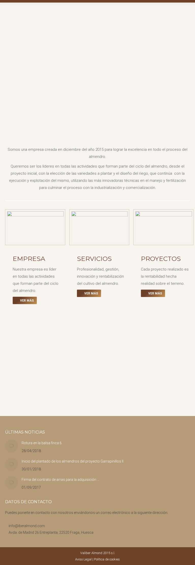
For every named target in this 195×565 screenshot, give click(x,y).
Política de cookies (107, 559)
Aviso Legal (83, 559)
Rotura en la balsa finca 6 (42, 443)
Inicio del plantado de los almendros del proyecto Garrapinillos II (72, 461)
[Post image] (11, 446)
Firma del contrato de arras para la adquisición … (60, 480)
